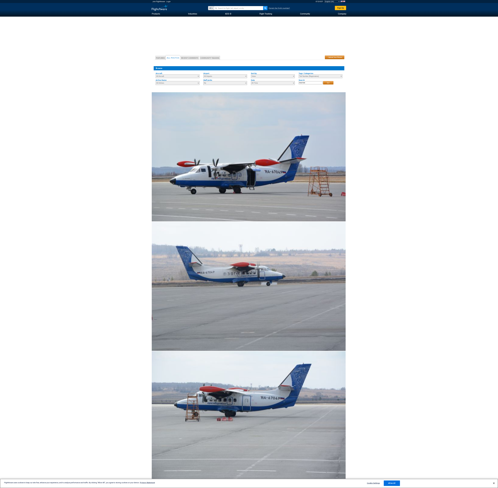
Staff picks (207, 80)
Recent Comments (189, 58)
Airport (206, 73)
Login (168, 1)
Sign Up (340, 8)
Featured (160, 58)
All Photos (173, 58)
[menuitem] (156, 14)
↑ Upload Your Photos (334, 57)
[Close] (494, 483)
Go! (328, 83)
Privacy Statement (147, 483)
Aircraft (159, 73)
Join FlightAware (158, 1)
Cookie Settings (373, 483)
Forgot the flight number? (279, 8)
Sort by (254, 73)
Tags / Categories (306, 73)
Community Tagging (209, 58)
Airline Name (161, 80)
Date (253, 80)
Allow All (391, 483)
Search (302, 80)
